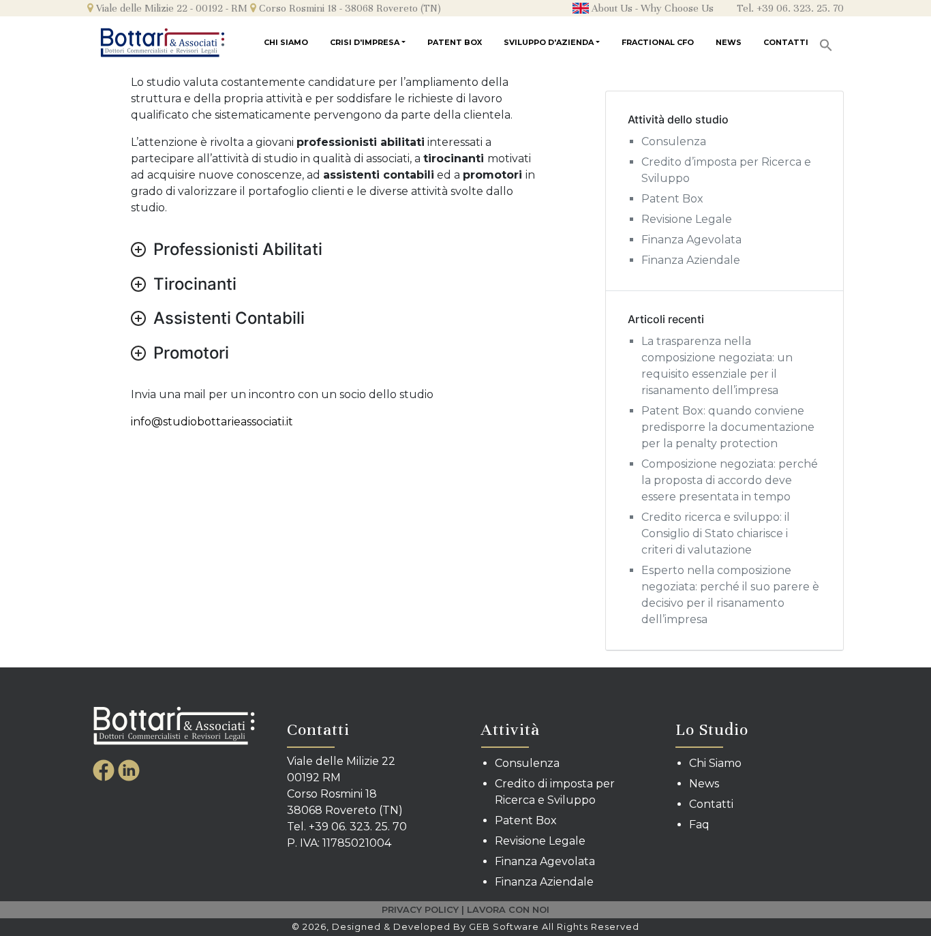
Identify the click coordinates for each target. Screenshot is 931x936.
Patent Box (454, 42)
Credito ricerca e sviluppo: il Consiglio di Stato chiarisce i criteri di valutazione (715, 533)
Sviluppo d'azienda (549, 42)
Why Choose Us (677, 8)
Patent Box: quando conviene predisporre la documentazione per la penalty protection (727, 427)
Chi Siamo (286, 42)
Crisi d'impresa (364, 42)
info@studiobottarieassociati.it (212, 421)
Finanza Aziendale (690, 260)
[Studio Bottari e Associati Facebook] (105, 769)
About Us (610, 8)
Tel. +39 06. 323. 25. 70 (790, 8)
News (729, 42)
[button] (826, 40)
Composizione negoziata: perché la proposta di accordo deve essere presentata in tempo (729, 480)
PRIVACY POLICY (420, 909)
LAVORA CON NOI (508, 909)
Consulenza (673, 141)
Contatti (785, 42)
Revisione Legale (686, 219)
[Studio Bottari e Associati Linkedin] (129, 769)
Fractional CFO (658, 42)
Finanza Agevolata (691, 239)
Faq (699, 824)
